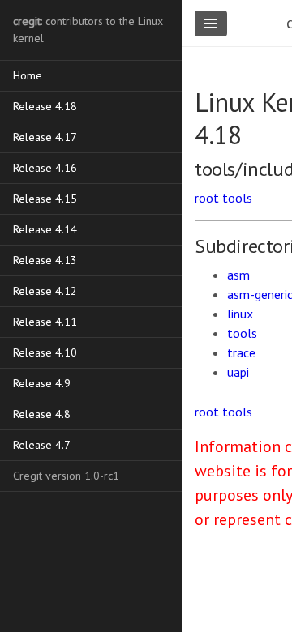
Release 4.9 (42, 383)
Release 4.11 (45, 321)
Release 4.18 (45, 106)
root (207, 198)
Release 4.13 (45, 260)
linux (240, 313)
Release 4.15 (45, 198)
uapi (238, 372)
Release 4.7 (42, 445)
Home (27, 75)
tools (237, 198)
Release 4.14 (45, 229)
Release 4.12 (45, 291)
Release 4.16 (45, 167)
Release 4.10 (45, 352)
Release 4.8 (42, 414)
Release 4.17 (45, 137)
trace (241, 352)
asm (238, 275)
